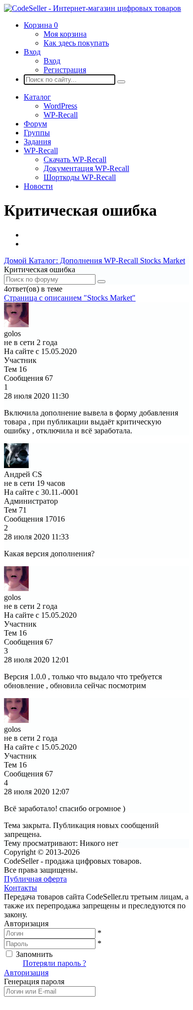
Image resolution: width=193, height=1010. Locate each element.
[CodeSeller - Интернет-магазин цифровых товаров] (92, 8)
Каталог (37, 97)
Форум (35, 123)
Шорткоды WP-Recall (80, 177)
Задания (37, 141)
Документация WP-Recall (86, 168)
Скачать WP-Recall (75, 159)
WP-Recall (61, 115)
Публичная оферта (35, 879)
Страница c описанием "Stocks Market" (70, 298)
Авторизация (26, 972)
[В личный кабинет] (16, 324)
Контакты (20, 888)
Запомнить (34, 954)
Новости (38, 186)
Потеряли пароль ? (54, 963)
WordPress (60, 106)
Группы (37, 132)
